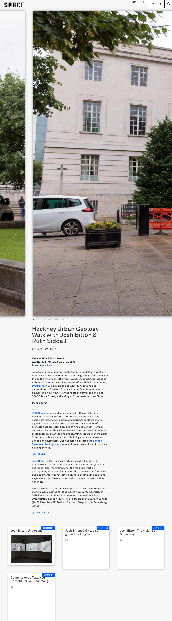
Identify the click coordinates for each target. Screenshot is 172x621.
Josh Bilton (38, 460)
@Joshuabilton (41, 512)
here (49, 365)
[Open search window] (168, 4)
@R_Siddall (39, 454)
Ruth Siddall (39, 412)
